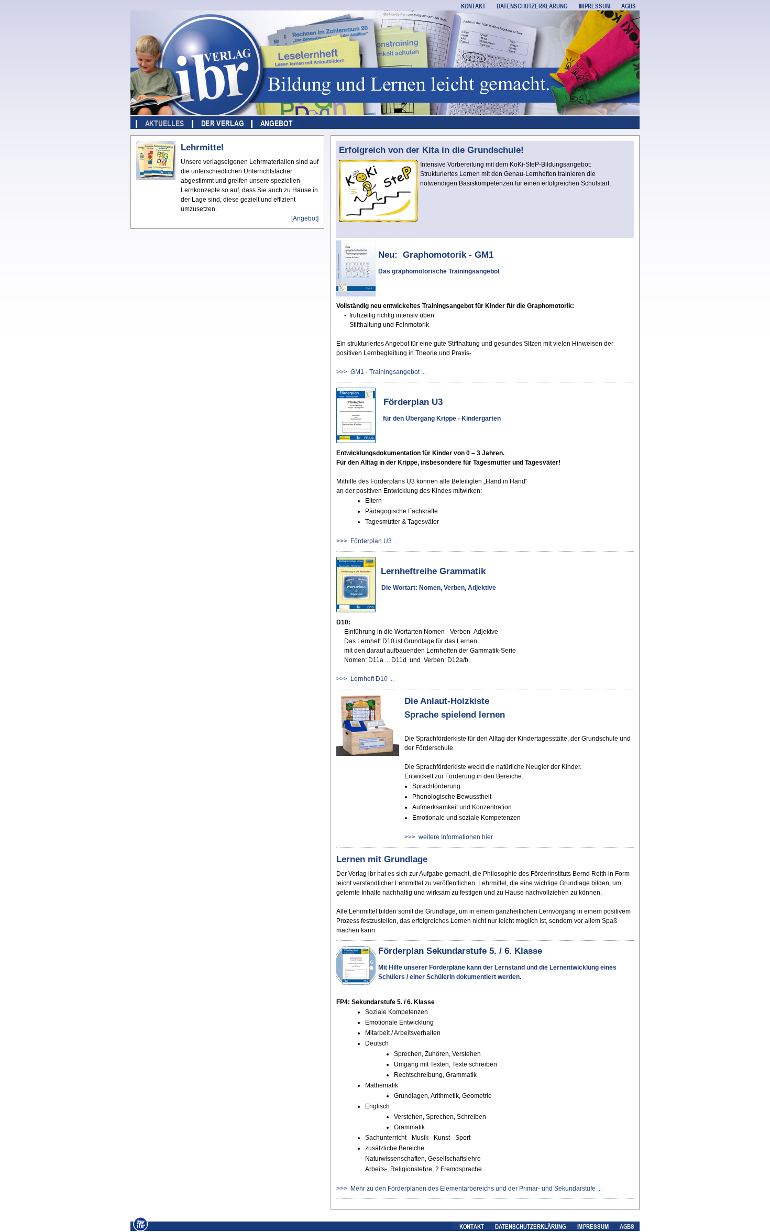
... (423, 372)
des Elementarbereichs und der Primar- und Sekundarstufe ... (514, 1188)
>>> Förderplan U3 (364, 541)
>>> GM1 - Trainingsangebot (378, 372)
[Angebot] (304, 218)
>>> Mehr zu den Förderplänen (381, 1188)
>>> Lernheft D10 (362, 679)
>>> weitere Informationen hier (448, 837)
